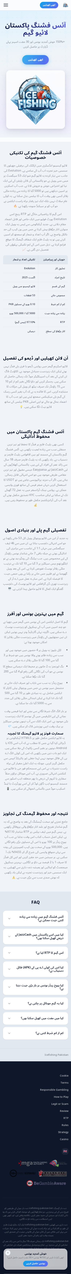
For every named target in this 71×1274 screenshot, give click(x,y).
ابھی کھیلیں (49, 5)
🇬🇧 (65, 1151)
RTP (66, 1118)
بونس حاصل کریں (35, 1263)
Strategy (63, 1132)
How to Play (61, 1097)
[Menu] (6, 5)
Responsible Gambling (54, 1089)
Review (64, 1111)
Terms (64, 1082)
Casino (64, 1139)
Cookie (64, 1075)
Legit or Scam (59, 1104)
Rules (65, 1125)
